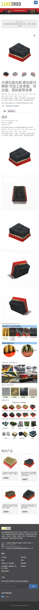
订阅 (33, 586)
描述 (5, 111)
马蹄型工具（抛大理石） (8, 563)
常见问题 (23, 557)
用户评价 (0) (11, 111)
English (7, 596)
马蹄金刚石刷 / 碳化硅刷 (12, 106)
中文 (2, 596)
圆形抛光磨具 (5, 571)
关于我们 (3, 557)
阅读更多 (6, 478)
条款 (22, 560)
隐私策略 (23, 563)
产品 (21, 22)
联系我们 (23, 566)
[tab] (4, 111)
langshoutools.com (24, 605)
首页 (17, 22)
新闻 (2, 560)
